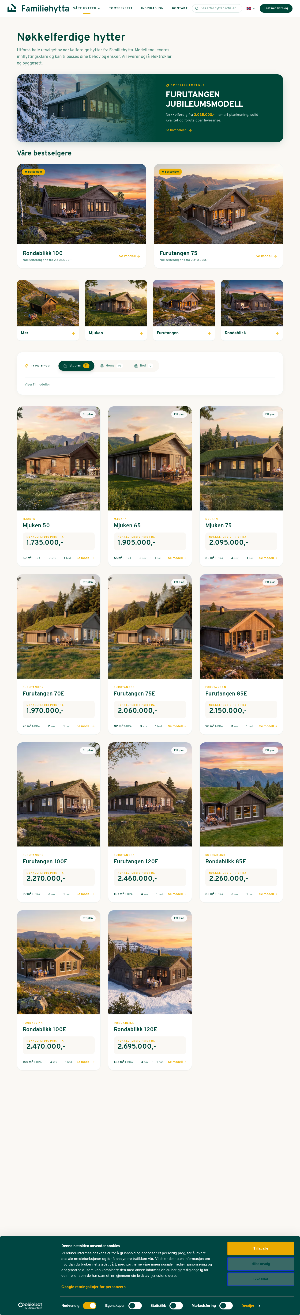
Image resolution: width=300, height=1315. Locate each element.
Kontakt (180, 8)
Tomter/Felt (120, 8)
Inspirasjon (152, 8)
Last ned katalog (276, 8)
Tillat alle (260, 1248)
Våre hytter (84, 8)
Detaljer (247, 1306)
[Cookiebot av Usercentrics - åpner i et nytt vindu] (30, 1305)
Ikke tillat (260, 1279)
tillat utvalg (261, 1264)
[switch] (135, 1305)
